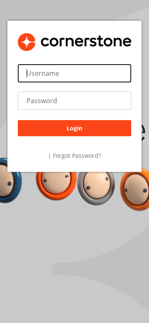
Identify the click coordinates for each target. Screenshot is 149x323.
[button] (74, 128)
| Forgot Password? (74, 155)
